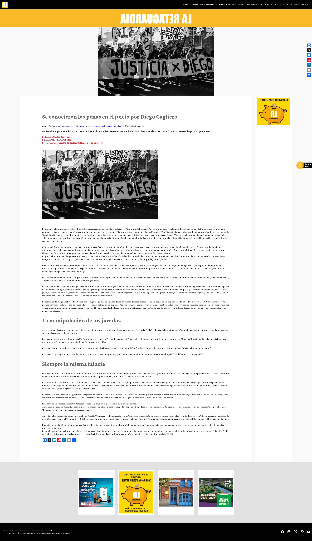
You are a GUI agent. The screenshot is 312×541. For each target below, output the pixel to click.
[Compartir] (309, 74)
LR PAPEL (289, 5)
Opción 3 (305, 171)
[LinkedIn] (309, 64)
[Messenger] (309, 55)
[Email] (309, 69)
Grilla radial (279, 5)
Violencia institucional (113, 126)
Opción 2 (305, 170)
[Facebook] (309, 45)
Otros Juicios (266, 5)
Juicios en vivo (237, 5)
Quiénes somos (300, 5)
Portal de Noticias (223, 5)
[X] (309, 50)
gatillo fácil (75, 126)
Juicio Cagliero (85, 126)
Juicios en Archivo (252, 5)
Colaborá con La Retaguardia (202, 5)
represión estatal (98, 126)
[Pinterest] (309, 60)
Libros (185, 5)
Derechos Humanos (63, 126)
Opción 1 (305, 169)
